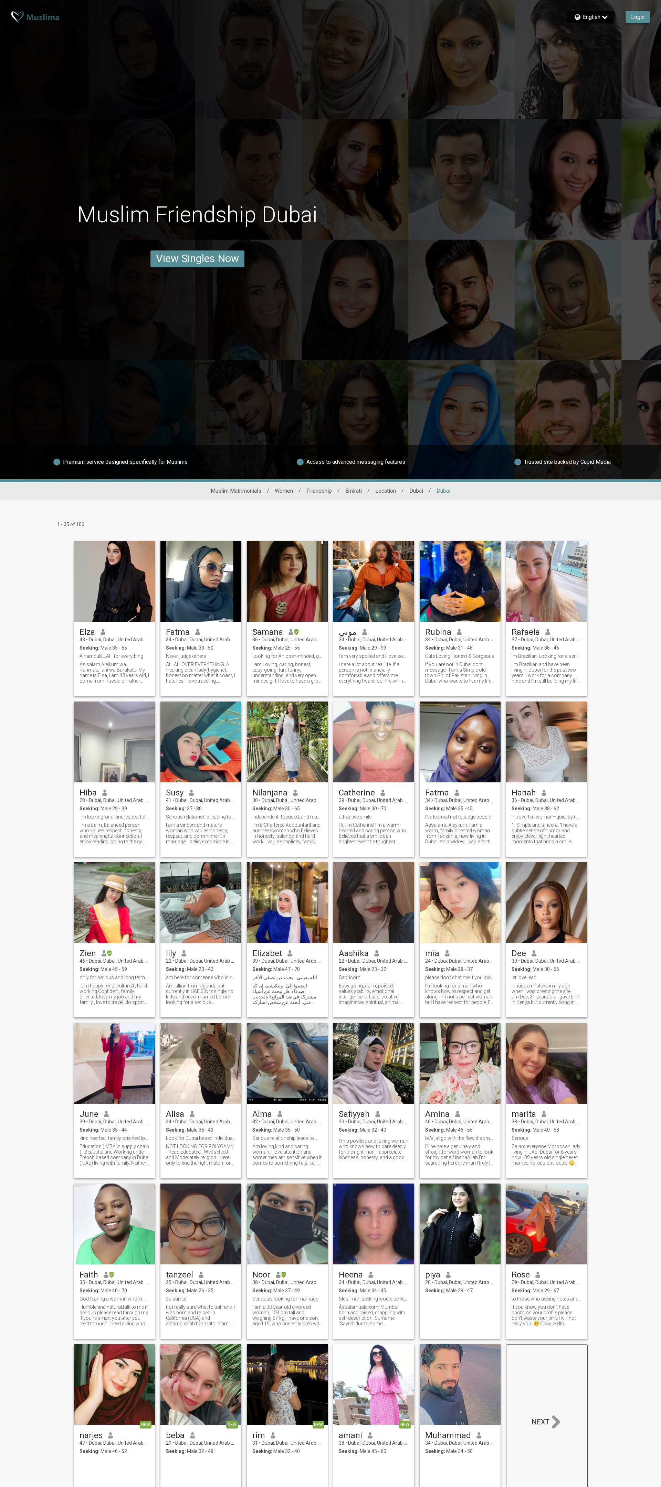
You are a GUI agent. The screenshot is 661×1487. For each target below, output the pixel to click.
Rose (521, 1275)
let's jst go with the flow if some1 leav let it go (460, 1138)
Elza (87, 632)
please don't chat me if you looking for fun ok (460, 977)
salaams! (176, 1299)
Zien (88, 953)
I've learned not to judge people (458, 817)
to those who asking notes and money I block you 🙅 (546, 1299)
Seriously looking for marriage (285, 1299)
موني (348, 632)
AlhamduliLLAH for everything (111, 656)
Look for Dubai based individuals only (201, 1138)
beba (175, 1435)
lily (171, 953)
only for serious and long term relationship (114, 977)
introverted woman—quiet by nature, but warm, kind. (546, 817)
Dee (519, 953)
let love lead (524, 977)
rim (258, 1435)
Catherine (357, 793)
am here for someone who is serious (201, 977)
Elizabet (267, 953)
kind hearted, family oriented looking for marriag (114, 1138)
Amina (437, 1114)
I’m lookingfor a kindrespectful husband (114, 817)
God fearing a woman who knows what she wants (114, 1299)
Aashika (354, 953)
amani (350, 1435)
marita (524, 1114)
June (89, 1114)
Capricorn (349, 977)
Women (284, 491)
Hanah (524, 793)
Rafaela (526, 632)
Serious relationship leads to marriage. (287, 1138)
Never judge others (186, 656)
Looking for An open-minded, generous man (287, 656)
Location (385, 491)
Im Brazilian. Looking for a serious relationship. (546, 656)
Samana (267, 632)
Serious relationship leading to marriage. (201, 817)
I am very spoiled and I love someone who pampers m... (374, 656)
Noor (261, 1275)
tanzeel (179, 1275)
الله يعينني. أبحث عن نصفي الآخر (284, 977)
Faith (89, 1275)
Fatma (178, 632)
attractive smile (355, 817)
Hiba (88, 793)
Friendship (319, 491)
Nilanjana (269, 793)
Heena (351, 1275)
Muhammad (448, 1435)
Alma (262, 1114)
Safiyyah (354, 1114)
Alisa (175, 1114)
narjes (91, 1435)
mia (432, 953)
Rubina (438, 632)
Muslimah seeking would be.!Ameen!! (374, 1299)
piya (432, 1275)
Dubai (416, 491)
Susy (174, 793)
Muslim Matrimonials (236, 491)
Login (637, 17)
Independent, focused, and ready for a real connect (287, 817)
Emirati (353, 491)
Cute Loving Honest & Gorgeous (459, 656)
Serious (520, 1138)
